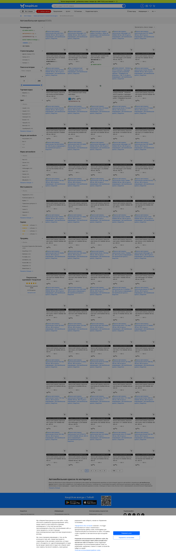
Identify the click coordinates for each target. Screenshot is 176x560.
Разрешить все (126, 533)
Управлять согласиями (126, 537)
